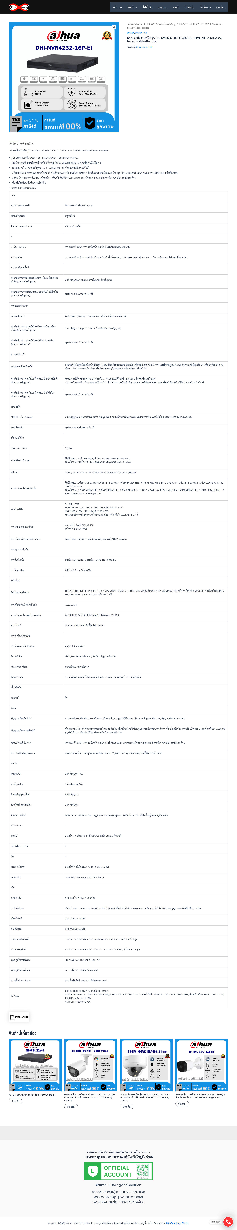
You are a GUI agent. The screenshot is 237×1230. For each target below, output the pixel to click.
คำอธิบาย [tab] (13, 143)
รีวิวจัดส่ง (189, 7)
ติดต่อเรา (220, 7)
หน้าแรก (117, 7)
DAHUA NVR (149, 24)
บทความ (162, 7)
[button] (135, 7)
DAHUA (139, 24)
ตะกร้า (176, 7)
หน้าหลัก (131, 24)
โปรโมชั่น (147, 7)
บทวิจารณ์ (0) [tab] (26, 143)
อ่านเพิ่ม (15, 1101)
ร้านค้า (130, 7)
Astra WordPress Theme (177, 1223)
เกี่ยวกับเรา (205, 7)
